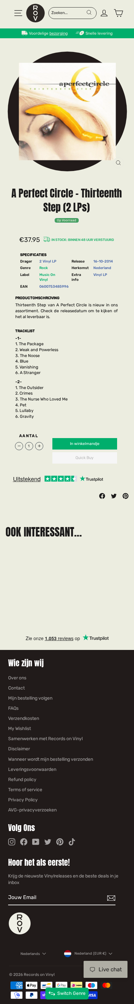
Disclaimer (19, 749)
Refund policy (22, 779)
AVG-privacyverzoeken (32, 810)
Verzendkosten (23, 718)
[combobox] (68, 12)
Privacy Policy (23, 800)
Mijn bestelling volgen (30, 698)
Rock (43, 268)
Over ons (17, 678)
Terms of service (25, 789)
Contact (16, 688)
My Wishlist (19, 728)
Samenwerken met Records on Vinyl (45, 738)
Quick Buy (84, 457)
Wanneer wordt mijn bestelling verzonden (50, 759)
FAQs (13, 708)
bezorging (58, 33)
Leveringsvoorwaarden (32, 769)
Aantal (28, 436)
